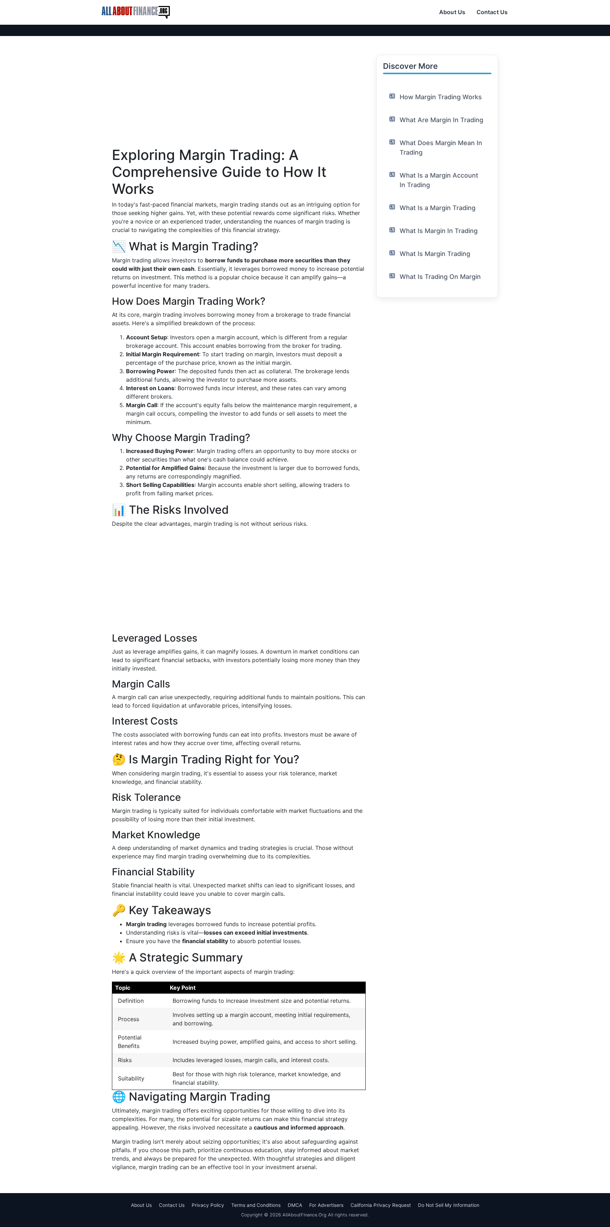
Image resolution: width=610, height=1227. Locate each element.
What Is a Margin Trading (438, 208)
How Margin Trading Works (441, 97)
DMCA (295, 1205)
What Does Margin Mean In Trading (441, 147)
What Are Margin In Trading (441, 120)
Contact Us (492, 12)
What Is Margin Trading (435, 253)
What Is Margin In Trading (439, 230)
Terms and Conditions (256, 1205)
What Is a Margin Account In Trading (439, 180)
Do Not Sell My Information (448, 1205)
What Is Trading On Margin (440, 276)
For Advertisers (326, 1205)
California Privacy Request (381, 1205)
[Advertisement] (239, 97)
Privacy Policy (208, 1205)
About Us (452, 12)
